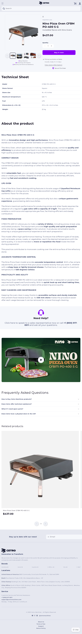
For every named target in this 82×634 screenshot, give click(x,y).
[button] (2, 3)
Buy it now (59, 52)
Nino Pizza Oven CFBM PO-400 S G (16, 510)
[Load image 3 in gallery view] (26, 56)
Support (41, 626)
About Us (41, 622)
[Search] (4, 8)
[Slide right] (39, 55)
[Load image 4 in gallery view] (33, 56)
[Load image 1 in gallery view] (13, 56)
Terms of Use (41, 624)
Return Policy (41, 628)
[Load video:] (41, 360)
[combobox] (41, 8)
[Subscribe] (48, 537)
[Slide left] (7, 55)
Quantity (45, 42)
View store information (53, 65)
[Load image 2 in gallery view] (19, 56)
